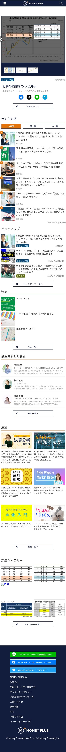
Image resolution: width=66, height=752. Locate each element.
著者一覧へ (33, 413)
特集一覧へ (33, 346)
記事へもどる (33, 106)
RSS (12, 711)
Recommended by (53, 222)
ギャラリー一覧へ (33, 624)
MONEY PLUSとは (18, 677)
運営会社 (14, 682)
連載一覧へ (33, 546)
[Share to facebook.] (21, 97)
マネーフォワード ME (20, 721)
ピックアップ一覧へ (33, 284)
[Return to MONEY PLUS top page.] (33, 3)
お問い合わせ (16, 701)
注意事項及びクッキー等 (22, 696)
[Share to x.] (29, 97)
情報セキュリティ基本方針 (23, 687)
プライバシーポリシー (20, 691)
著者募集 (14, 706)
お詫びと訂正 (16, 716)
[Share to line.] (37, 97)
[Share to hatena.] (45, 97)
